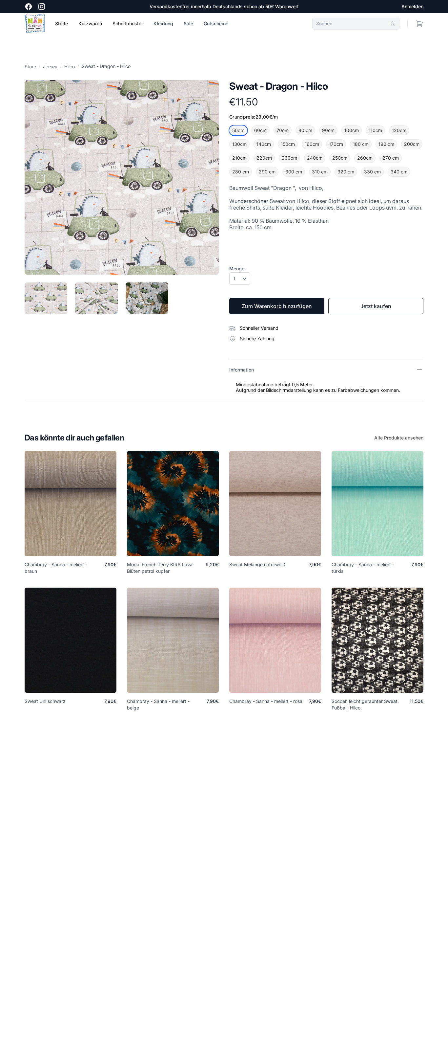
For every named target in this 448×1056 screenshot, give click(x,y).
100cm (351, 130)
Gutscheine (216, 23)
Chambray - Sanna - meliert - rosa (265, 701)
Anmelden (412, 6)
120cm (399, 130)
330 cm (372, 171)
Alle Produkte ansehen (398, 437)
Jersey (50, 66)
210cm (239, 158)
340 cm (399, 171)
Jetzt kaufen (375, 306)
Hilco (69, 66)
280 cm (240, 171)
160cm (312, 144)
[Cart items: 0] (419, 24)
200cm (411, 144)
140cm (263, 144)
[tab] (46, 298)
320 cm (345, 171)
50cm (238, 130)
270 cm (390, 158)
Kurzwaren (90, 23)
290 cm (267, 171)
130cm (239, 144)
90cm (328, 130)
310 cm (320, 171)
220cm (264, 158)
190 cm (386, 144)
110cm (375, 130)
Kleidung (163, 23)
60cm (260, 130)
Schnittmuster (127, 23)
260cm (365, 158)
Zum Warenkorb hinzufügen (277, 306)
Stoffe (61, 23)
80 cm (305, 130)
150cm (288, 144)
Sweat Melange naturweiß (257, 564)
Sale (188, 23)
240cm (314, 158)
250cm (339, 158)
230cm (289, 158)
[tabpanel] (122, 177)
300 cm (293, 171)
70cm (282, 130)
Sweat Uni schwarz (45, 701)
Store (30, 66)
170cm (336, 144)
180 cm (361, 144)
